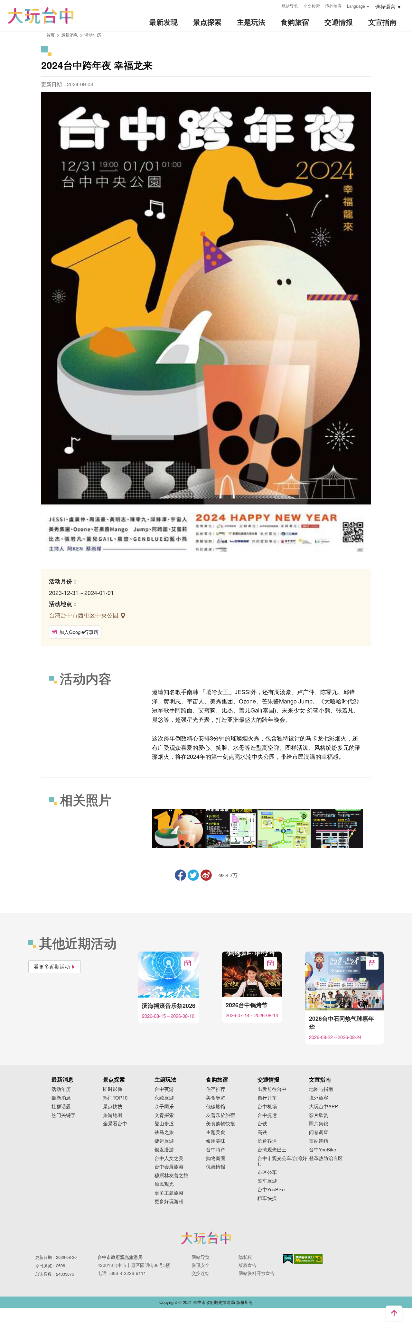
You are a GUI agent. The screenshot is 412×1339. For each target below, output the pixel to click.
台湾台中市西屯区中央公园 (84, 615)
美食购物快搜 (220, 1123)
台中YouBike (271, 1189)
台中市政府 (206, 1238)
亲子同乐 (164, 1106)
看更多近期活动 (52, 966)
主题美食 (215, 1132)
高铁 (262, 1132)
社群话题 (61, 1106)
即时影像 (112, 1089)
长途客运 (267, 1141)
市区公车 (267, 1172)
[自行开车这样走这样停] (337, 828)
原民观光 (164, 1184)
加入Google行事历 (78, 631)
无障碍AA (308, 1259)
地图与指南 (321, 1089)
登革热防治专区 (326, 1158)
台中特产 (215, 1149)
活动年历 (92, 35)
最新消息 (61, 1098)
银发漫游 (164, 1149)
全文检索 (311, 6)
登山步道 (164, 1123)
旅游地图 (112, 1115)
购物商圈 (215, 1158)
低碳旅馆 (215, 1106)
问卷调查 (318, 1132)
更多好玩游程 (168, 1201)
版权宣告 (248, 1265)
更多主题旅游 (168, 1192)
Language (356, 6)
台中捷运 (267, 1115)
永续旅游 (164, 1098)
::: (274, 5)
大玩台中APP (323, 1106)
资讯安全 (201, 1265)
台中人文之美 (168, 1158)
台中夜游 (164, 1089)
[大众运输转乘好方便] (284, 828)
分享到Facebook (180, 875)
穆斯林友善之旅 (171, 1175)
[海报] (178, 828)
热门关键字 (64, 1115)
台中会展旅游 (168, 1166)
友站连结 (318, 1141)
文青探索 (164, 1115)
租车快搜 (267, 1198)
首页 (50, 35)
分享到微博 (206, 875)
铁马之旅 (164, 1132)
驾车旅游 (267, 1181)
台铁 (262, 1123)
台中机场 (267, 1106)
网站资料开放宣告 (257, 1273)
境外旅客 (333, 6)
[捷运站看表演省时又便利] (231, 828)
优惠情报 (215, 1166)
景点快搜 (112, 1106)
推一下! (193, 875)
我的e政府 (288, 1259)
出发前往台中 (272, 1089)
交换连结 (201, 1273)
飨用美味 (215, 1141)
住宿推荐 (215, 1089)
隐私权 (245, 1257)
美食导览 (215, 1098)
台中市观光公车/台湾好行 (282, 1161)
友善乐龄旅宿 (220, 1115)
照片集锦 (318, 1123)
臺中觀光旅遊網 (40, 15)
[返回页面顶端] (394, 1313)
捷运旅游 (164, 1141)
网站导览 (289, 6)
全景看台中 (115, 1123)
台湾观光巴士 (272, 1149)
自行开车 (267, 1098)
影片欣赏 (318, 1115)
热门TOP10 (115, 1098)
